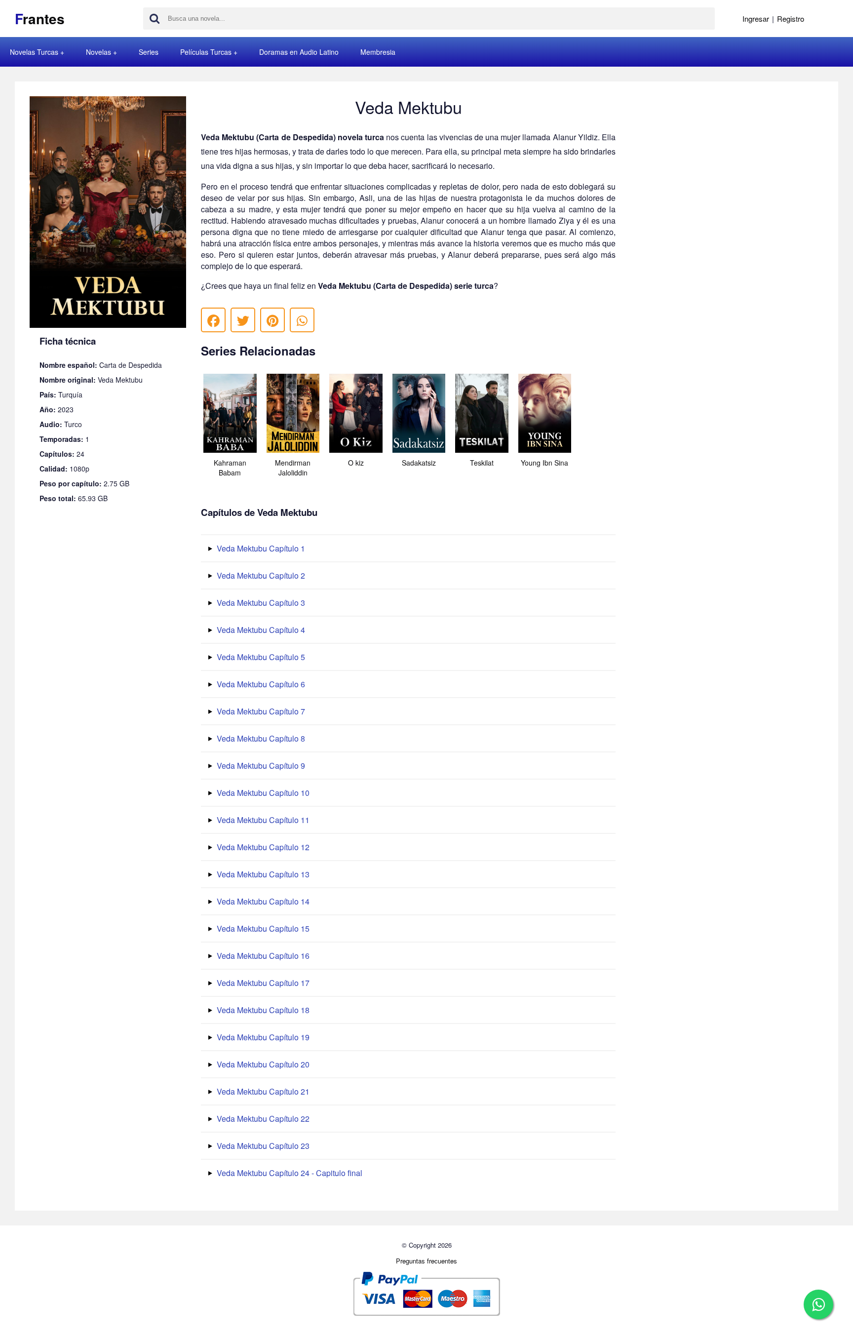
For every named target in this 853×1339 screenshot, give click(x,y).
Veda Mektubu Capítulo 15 (262, 928)
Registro (790, 18)
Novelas (98, 52)
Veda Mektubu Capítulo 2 (260, 575)
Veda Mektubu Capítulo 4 (260, 629)
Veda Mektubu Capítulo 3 (260, 602)
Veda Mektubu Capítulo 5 (260, 657)
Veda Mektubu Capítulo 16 (262, 955)
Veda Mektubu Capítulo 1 (260, 548)
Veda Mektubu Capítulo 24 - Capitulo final (288, 1173)
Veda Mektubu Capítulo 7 (260, 711)
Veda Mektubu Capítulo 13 (262, 874)
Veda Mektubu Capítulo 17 (262, 982)
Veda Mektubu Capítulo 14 (262, 901)
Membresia (377, 52)
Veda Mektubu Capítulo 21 (262, 1091)
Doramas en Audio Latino (299, 52)
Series (148, 52)
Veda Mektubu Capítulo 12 (262, 847)
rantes (40, 18)
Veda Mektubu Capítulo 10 (262, 792)
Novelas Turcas (34, 52)
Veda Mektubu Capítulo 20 (262, 1064)
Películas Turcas (206, 52)
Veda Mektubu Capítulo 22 (262, 1118)
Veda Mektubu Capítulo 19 (262, 1037)
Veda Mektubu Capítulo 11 (262, 820)
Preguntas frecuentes (426, 1260)
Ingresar (755, 18)
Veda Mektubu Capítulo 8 (260, 738)
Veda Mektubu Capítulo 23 (262, 1145)
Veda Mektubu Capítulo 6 (260, 684)
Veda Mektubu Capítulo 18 (262, 1010)
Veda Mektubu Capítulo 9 (260, 765)
